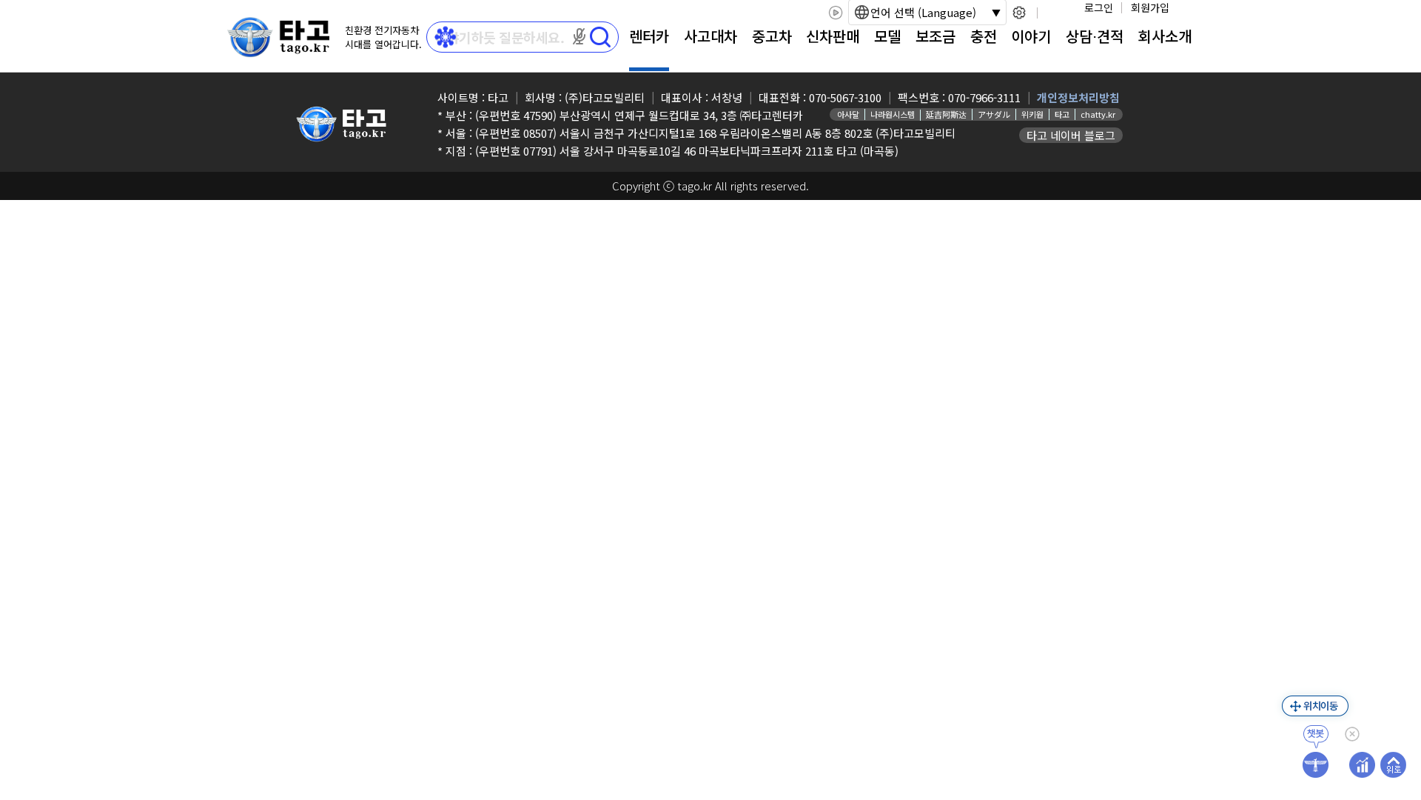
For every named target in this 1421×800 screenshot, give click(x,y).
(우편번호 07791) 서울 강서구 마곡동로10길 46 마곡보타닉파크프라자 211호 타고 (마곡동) (686, 151)
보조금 (935, 36)
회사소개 (1165, 36)
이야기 (1031, 36)
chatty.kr (1098, 114)
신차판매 (832, 36)
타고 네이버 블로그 (1071, 135)
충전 (983, 36)
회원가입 (1150, 7)
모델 (887, 36)
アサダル (994, 114)
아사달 (848, 114)
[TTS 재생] (835, 12)
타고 (1062, 114)
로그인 (1098, 7)
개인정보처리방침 (1078, 97)
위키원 (1032, 114)
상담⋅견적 (1094, 36)
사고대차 (710, 36)
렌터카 (649, 36)
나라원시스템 (892, 114)
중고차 (772, 36)
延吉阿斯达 (946, 114)
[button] (579, 36)
